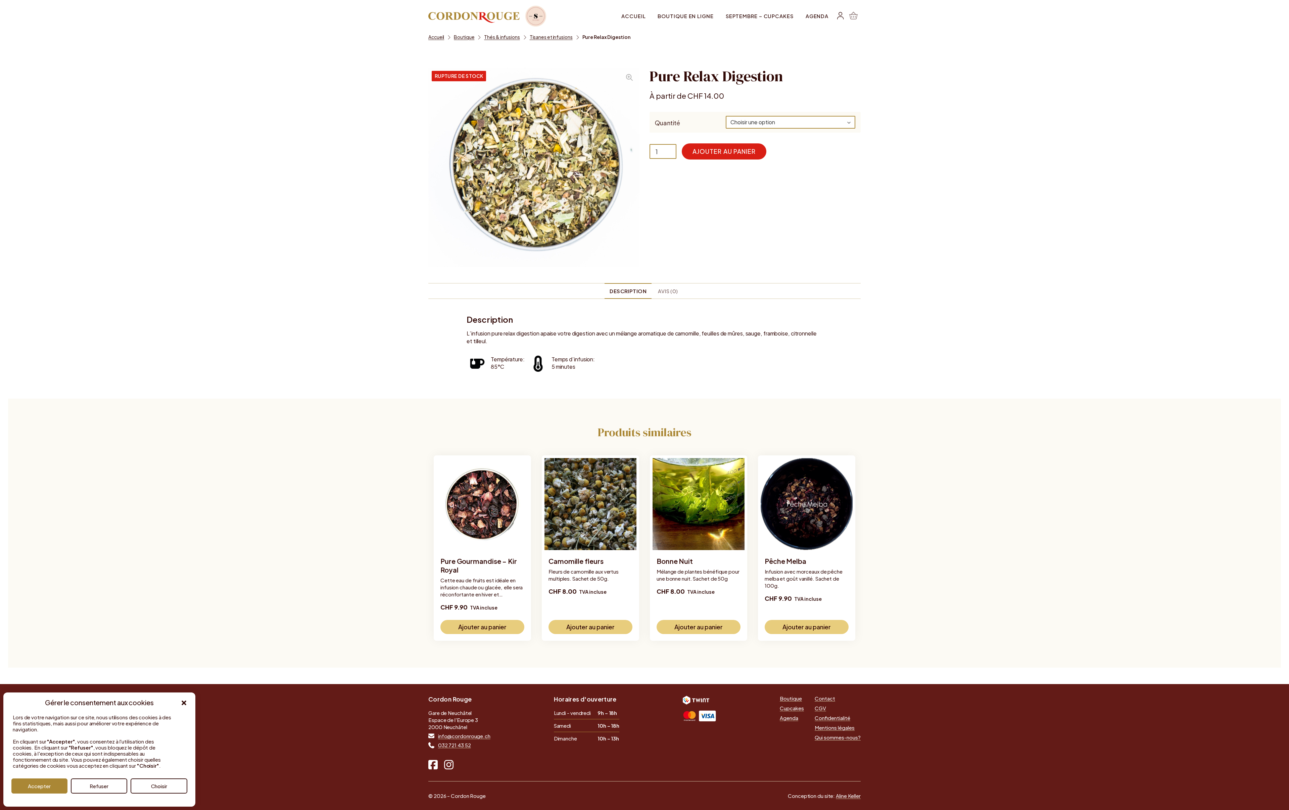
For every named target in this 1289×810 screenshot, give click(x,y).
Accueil (436, 37)
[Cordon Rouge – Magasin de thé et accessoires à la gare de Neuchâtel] (487, 16)
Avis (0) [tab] (668, 291)
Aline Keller (848, 796)
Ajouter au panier (724, 151)
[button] (184, 703)
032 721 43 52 (454, 745)
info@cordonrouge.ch (464, 736)
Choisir (159, 786)
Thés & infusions (502, 37)
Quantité (667, 123)
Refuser (99, 786)
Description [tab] (628, 291)
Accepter (39, 786)
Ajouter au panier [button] (482, 627)
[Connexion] (840, 16)
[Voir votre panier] (853, 16)
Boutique (464, 37)
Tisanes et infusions (551, 37)
